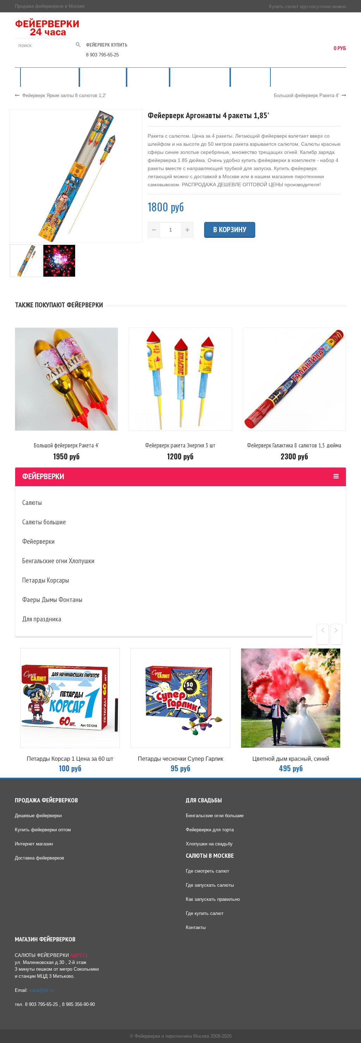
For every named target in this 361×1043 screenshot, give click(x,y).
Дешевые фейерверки (38, 815)
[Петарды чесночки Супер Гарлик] (180, 698)
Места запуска (250, 77)
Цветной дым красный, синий (290, 759)
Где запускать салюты (210, 885)
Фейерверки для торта (210, 829)
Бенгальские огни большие (215, 815)
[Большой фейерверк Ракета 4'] (66, 378)
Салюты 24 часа (148, 77)
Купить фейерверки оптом (43, 829)
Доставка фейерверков (39, 858)
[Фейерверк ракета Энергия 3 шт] (180, 378)
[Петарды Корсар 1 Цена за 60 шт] (70, 698)
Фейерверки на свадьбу (200, 77)
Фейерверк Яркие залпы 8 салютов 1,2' (64, 95)
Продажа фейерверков (49, 77)
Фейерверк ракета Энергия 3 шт (180, 445)
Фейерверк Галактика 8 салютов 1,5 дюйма (294, 445)
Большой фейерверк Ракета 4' (306, 95)
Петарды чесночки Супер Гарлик (180, 759)
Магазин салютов (103, 77)
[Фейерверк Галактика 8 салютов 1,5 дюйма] (294, 378)
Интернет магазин (34, 843)
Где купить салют (205, 913)
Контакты (196, 927)
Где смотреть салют (207, 871)
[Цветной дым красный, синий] (290, 698)
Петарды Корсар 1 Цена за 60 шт (70, 759)
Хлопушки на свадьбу (209, 843)
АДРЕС (78, 955)
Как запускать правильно (213, 899)
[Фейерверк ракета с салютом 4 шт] (76, 176)
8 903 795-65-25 (102, 55)
